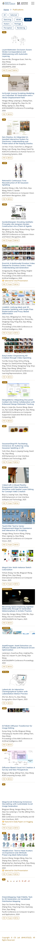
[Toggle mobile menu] (33, 3)
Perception (8, 28)
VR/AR (18, 19)
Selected (13, 15)
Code (9, 70)
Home (6, 9)
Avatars (7, 24)
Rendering (21, 28)
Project (10, 240)
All (5, 15)
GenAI (28, 19)
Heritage (17, 24)
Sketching (7, 19)
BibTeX (15, 70)
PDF (4, 70)
